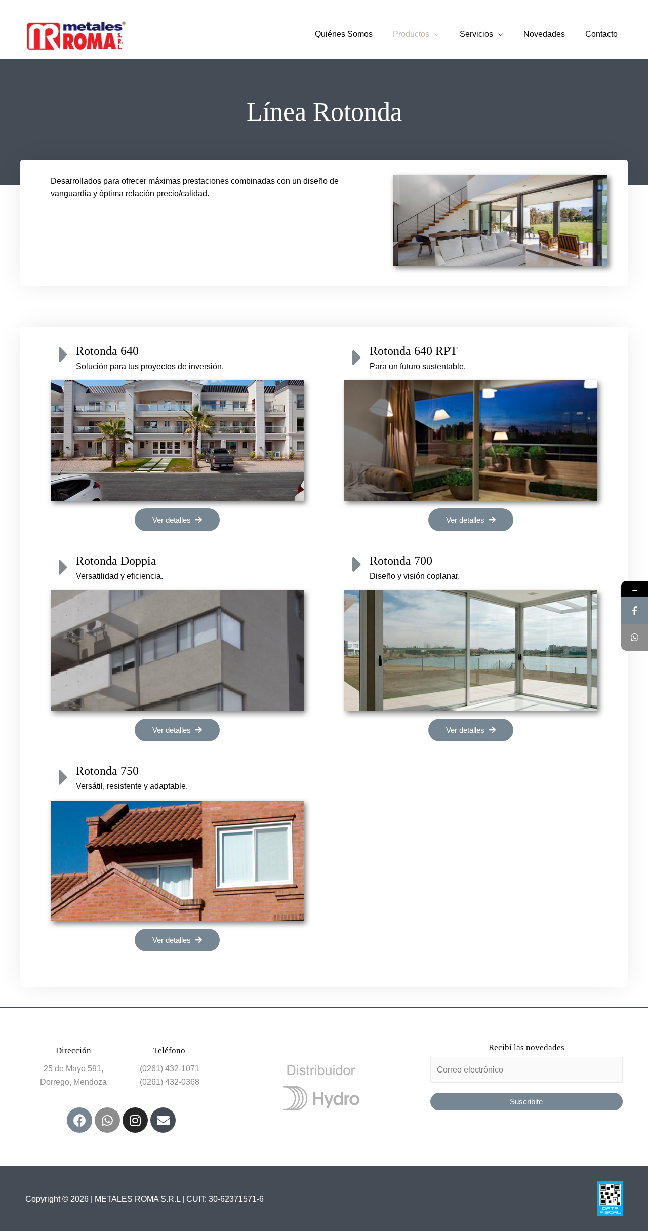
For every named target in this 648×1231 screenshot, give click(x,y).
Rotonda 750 (107, 770)
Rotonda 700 (401, 560)
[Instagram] (135, 1120)
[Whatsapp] (107, 1120)
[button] (177, 519)
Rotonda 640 (107, 351)
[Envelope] (163, 1120)
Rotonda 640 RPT (414, 351)
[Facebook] (79, 1120)
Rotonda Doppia (116, 560)
